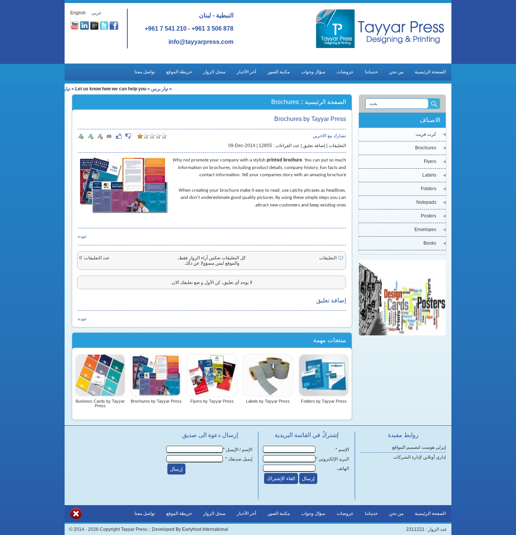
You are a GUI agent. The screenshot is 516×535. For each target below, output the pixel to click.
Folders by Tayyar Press (324, 401)
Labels (429, 175)
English (78, 13)
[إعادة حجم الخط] (81, 136)
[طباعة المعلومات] (109, 135)
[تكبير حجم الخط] (90, 136)
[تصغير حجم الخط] (100, 136)
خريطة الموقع (179, 71)
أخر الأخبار (246, 71)
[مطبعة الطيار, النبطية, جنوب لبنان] (380, 48)
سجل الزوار (214, 71)
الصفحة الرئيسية (430, 71)
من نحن (396, 71)
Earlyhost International (205, 529)
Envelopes (425, 229)
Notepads (426, 202)
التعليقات (337, 145)
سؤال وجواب (313, 71)
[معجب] (119, 136)
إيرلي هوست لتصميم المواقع (419, 447)
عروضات (345, 71)
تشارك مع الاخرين (329, 135)
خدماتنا (371, 71)
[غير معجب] (128, 136)
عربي (96, 13)
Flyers (430, 161)
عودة (82, 236)
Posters (428, 216)
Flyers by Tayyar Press (212, 401)
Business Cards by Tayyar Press (100, 403)
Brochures (425, 147)
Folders (428, 188)
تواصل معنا (144, 71)
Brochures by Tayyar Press (156, 401)
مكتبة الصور (278, 71)
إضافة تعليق (314, 145)
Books (429, 243)
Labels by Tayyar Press (268, 401)
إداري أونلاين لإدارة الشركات (419, 457)
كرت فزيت (426, 134)
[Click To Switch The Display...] (76, 518)
